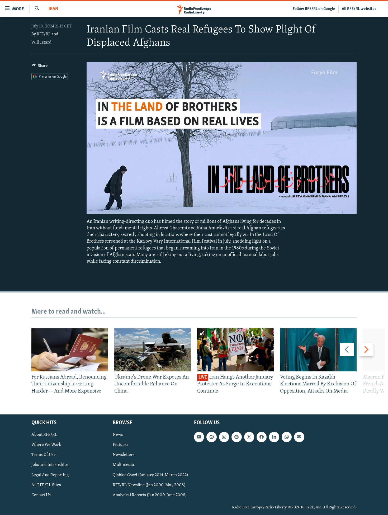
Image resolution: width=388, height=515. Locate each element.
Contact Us (41, 495)
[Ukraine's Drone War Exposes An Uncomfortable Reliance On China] (152, 349)
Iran (53, 9)
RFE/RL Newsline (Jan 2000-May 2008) (149, 485)
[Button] (40, 67)
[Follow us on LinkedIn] (274, 437)
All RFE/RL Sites (46, 485)
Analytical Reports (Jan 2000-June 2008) (150, 495)
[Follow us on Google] (236, 437)
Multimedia (123, 465)
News (118, 435)
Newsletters (124, 455)
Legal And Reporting (50, 475)
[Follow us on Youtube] (199, 437)
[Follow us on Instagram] (224, 437)
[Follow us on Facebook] (262, 437)
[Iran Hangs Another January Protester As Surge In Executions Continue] (235, 349)
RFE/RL (44, 34)
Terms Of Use (43, 455)
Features (120, 445)
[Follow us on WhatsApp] (287, 437)
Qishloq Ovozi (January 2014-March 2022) (150, 475)
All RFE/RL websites (359, 9)
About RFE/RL (44, 435)
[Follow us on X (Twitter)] (249, 437)
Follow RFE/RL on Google (314, 9)
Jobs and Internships (50, 465)
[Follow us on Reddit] (211, 437)
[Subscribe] (299, 437)
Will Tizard (41, 42)
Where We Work (46, 445)
